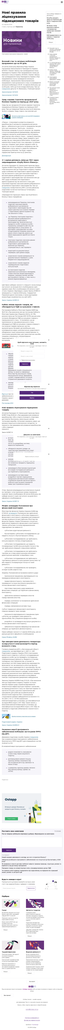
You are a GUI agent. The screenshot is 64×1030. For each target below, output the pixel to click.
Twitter (7, 783)
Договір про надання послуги (32, 1020)
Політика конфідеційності (32, 1017)
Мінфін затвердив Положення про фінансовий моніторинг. (54, 83)
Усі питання (57, 831)
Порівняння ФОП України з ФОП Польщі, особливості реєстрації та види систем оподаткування (35, 968)
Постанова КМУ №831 (10, 403)
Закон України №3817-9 (10, 501)
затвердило (13, 513)
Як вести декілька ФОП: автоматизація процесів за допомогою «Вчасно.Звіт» (33, 956)
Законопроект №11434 (10, 95)
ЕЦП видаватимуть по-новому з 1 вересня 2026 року (54, 37)
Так (32, 392)
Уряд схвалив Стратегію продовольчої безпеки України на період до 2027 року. (55, 57)
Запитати (9, 850)
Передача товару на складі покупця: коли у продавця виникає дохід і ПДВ (26, 868)
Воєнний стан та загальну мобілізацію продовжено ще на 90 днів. (55, 50)
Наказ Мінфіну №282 (9, 637)
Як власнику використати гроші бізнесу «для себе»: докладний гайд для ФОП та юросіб (10, 914)
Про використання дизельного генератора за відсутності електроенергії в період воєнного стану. (55, 91)
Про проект (7, 995)
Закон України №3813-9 (10, 300)
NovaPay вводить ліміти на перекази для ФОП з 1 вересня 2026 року (54, 20)
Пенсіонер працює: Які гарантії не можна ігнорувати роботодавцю (10, 956)
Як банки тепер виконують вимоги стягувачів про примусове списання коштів (53, 29)
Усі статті (32, 981)
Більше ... (51, 42)
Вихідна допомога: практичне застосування (24, 716)
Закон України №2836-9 (10, 725)
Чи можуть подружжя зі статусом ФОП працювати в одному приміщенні (26, 117)
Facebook (3, 783)
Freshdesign (35, 1024)
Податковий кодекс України (12, 722)
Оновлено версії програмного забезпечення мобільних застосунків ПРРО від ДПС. (55, 100)
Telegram (11, 783)
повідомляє (6, 89)
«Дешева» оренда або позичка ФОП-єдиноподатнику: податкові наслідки (34, 931)
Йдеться (5, 394)
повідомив (6, 187)
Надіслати (25, 364)
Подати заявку (11, 818)
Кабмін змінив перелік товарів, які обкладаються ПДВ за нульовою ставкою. (55, 72)
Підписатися (31, 888)
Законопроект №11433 (10, 92)
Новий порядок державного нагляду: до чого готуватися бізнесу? (24, 857)
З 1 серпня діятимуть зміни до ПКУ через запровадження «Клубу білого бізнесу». (55, 65)
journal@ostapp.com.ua (32, 1009)
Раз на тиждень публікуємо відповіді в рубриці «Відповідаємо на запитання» (28, 834)
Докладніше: (6, 155)
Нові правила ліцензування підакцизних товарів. (55, 78)
